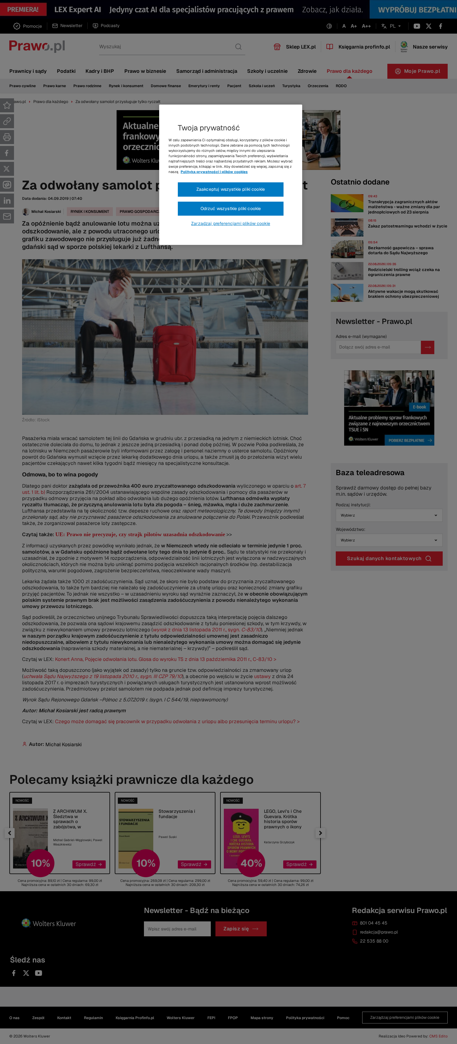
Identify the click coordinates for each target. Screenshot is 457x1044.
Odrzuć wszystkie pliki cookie (231, 208)
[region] (230, 175)
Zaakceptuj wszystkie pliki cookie (230, 189)
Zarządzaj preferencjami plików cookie (230, 223)
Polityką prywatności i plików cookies (214, 172)
